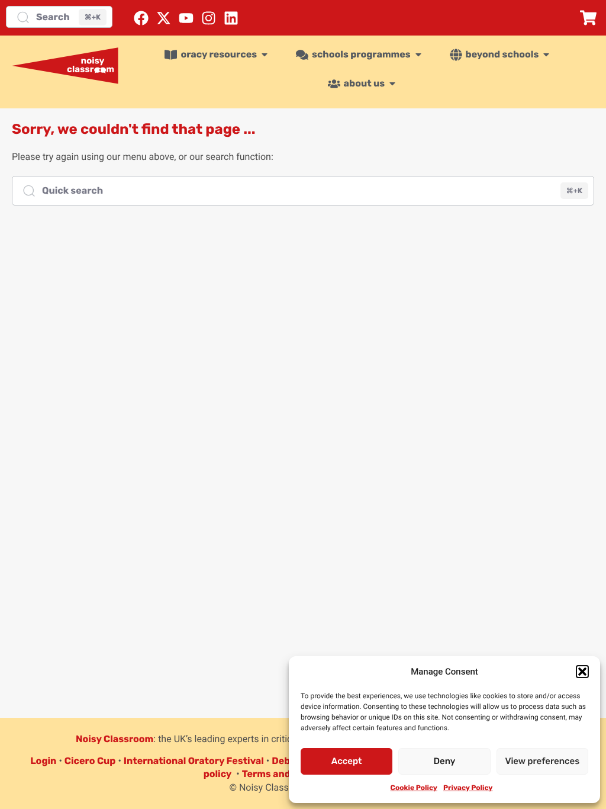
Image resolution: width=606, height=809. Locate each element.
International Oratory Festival (194, 760)
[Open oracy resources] (264, 54)
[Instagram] (208, 18)
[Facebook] (141, 18)
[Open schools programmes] (418, 54)
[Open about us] (392, 83)
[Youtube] (186, 18)
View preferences (542, 761)
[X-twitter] (163, 18)
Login (43, 760)
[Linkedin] (231, 18)
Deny (445, 761)
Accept (346, 761)
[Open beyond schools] (546, 54)
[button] (582, 672)
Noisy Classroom (114, 738)
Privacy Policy (467, 788)
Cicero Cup (90, 760)
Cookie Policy (414, 788)
